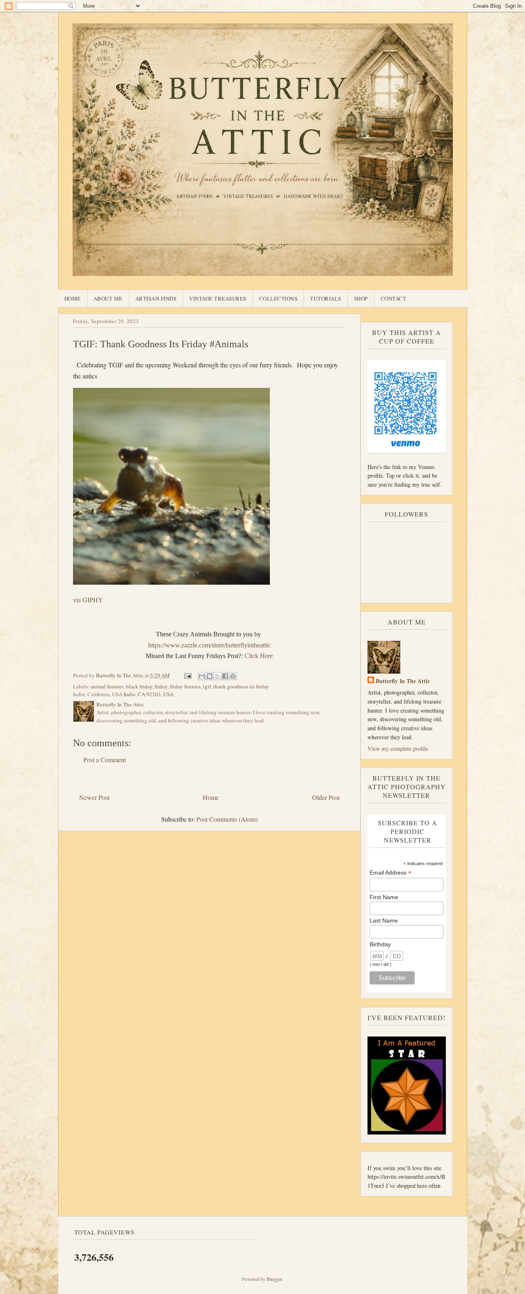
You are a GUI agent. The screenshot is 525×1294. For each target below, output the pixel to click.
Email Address (390, 873)
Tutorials (325, 298)
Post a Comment (104, 759)
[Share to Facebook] (225, 676)
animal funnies (107, 686)
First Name (384, 897)
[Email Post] (187, 675)
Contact (393, 298)
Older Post (326, 797)
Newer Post (94, 797)
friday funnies (185, 686)
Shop (361, 298)
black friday (139, 686)
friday (161, 686)
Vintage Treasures (218, 298)
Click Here (258, 655)
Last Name (384, 920)
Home (72, 298)
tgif (207, 686)
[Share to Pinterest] (233, 676)
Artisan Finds (156, 298)
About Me (108, 298)
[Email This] (202, 676)
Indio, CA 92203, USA (148, 694)
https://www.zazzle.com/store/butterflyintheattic (209, 645)
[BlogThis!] (209, 676)
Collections (278, 298)
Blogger (274, 1279)
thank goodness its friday (241, 686)
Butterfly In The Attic (403, 681)
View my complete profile (398, 748)
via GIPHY (88, 599)
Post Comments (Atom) (227, 819)
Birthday (380, 944)
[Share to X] (217, 676)
